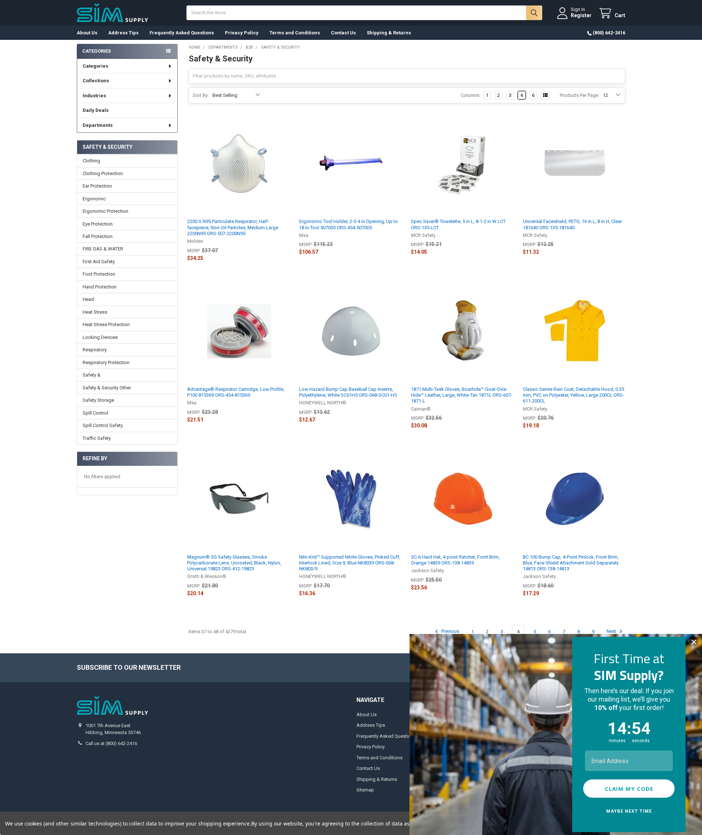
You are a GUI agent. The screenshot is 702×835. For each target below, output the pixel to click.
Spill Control (95, 413)
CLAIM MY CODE (629, 788)
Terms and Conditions (294, 32)
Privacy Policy (241, 32)
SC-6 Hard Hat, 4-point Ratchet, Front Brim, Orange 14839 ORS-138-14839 (455, 560)
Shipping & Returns (389, 32)
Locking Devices (100, 337)
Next (612, 631)
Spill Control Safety (103, 425)
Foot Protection (99, 274)
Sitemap (365, 790)
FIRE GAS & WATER (103, 249)
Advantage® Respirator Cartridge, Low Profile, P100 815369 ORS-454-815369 (235, 392)
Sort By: (201, 95)
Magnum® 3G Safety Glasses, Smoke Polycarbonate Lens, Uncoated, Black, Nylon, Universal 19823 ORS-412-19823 (234, 563)
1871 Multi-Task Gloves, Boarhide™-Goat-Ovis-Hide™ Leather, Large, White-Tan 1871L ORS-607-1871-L (461, 395)
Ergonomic (94, 198)
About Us (87, 32)
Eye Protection (98, 224)
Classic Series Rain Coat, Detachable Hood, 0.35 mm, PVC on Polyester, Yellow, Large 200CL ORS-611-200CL (573, 395)
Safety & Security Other (107, 387)
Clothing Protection (103, 173)
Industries (94, 95)
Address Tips (123, 32)
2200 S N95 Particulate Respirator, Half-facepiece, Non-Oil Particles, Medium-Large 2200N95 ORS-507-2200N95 (232, 227)
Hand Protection (100, 287)
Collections (96, 80)
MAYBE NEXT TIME (629, 811)
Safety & (92, 375)
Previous (449, 631)
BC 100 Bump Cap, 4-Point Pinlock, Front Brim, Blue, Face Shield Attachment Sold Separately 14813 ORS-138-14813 (571, 563)
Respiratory (95, 349)
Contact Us (343, 32)
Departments (98, 125)
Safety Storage (98, 400)
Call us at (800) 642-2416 (111, 743)
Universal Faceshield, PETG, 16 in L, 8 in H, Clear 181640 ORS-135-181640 (572, 224)
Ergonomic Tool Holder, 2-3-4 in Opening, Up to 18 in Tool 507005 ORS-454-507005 (348, 224)
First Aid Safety (99, 261)
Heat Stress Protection (106, 324)
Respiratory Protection (106, 362)
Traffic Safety (97, 438)
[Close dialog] (694, 642)
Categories (95, 66)
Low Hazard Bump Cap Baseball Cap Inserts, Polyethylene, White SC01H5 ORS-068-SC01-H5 (348, 392)
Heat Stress (95, 312)
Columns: (470, 95)
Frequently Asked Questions (182, 32)
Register (581, 15)
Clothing (91, 160)
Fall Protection (98, 236)
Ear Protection (97, 186)
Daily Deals (96, 110)
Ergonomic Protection (105, 211)
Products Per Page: (579, 95)
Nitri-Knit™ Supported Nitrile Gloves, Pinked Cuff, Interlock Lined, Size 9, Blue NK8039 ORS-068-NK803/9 (349, 563)
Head (88, 299)
